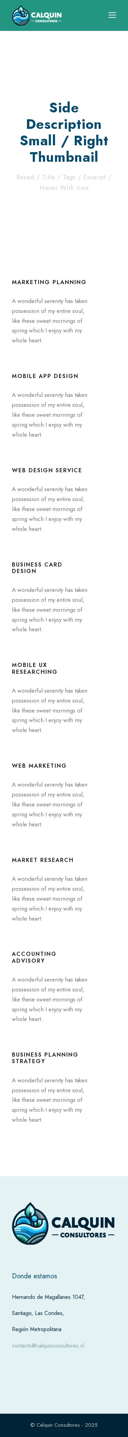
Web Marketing (39, 766)
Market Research (43, 860)
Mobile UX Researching (35, 668)
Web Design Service (47, 470)
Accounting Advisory (34, 957)
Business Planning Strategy (45, 1058)
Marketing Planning (49, 282)
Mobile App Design (45, 376)
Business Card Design (37, 568)
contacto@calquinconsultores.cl (48, 1346)
